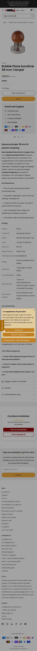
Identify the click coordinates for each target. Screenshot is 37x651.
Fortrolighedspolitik (9, 340)
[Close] (34, 309)
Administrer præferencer (18, 334)
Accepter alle (18, 330)
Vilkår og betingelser (22, 340)
